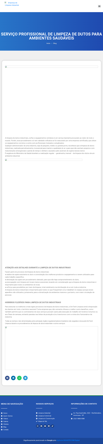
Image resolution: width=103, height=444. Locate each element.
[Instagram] (37, 426)
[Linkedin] (48, 426)
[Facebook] (41, 426)
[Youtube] (45, 426)
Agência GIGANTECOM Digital (68, 440)
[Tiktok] (52, 426)
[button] (99, 6)
